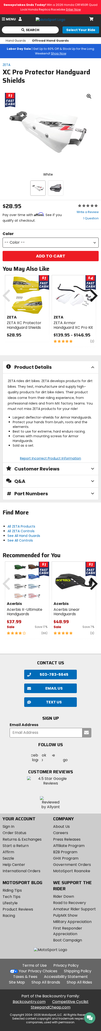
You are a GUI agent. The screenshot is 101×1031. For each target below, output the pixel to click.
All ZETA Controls (21, 531)
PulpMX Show (65, 915)
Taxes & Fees (25, 976)
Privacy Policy (66, 965)
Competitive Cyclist (70, 1001)
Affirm (8, 852)
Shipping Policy (77, 971)
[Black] (55, 188)
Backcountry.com (29, 1001)
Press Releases (67, 839)
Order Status (14, 833)
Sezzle (8, 858)
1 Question (91, 218)
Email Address (24, 725)
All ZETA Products (21, 526)
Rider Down (63, 896)
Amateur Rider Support (74, 909)
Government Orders (72, 864)
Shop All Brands (45, 982)
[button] (50, 242)
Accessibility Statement (66, 976)
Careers (60, 833)
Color (8, 233)
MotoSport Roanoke (71, 871)
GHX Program (65, 858)
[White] (38, 188)
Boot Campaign (67, 940)
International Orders (21, 871)
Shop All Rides (79, 982)
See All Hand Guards (24, 535)
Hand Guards (16, 40)
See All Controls (20, 540)
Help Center (14, 864)
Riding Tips (12, 890)
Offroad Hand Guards (50, 40)
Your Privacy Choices (38, 971)
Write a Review (88, 212)
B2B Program (65, 852)
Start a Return (16, 845)
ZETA (6, 64)
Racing (9, 915)
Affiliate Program (69, 845)
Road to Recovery (69, 902)
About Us (61, 826)
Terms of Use (34, 965)
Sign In (8, 826)
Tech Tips (11, 896)
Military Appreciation (72, 921)
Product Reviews (18, 909)
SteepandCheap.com (50, 1007)
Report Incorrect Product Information (50, 458)
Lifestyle (10, 903)
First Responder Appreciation (67, 931)
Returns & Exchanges (22, 839)
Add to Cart (50, 256)
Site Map (17, 982)
